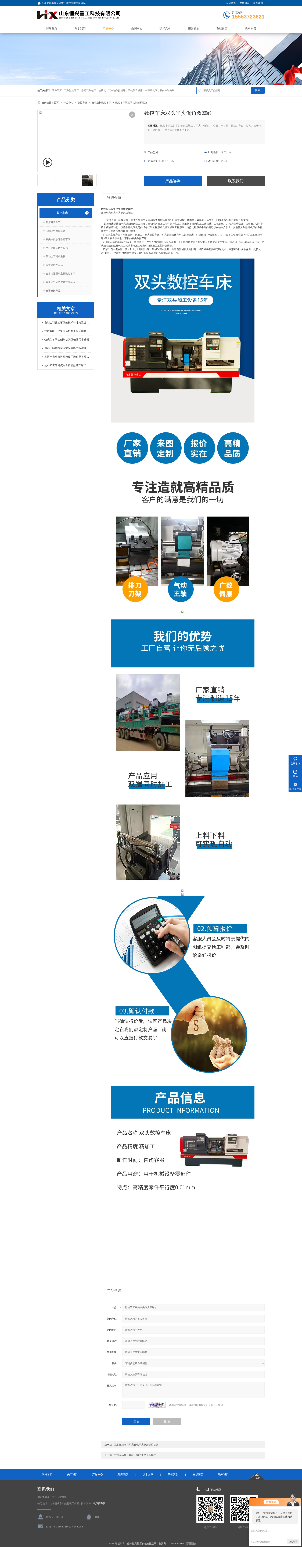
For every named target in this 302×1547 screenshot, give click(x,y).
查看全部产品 (53, 290)
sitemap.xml (177, 1543)
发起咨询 (293, 1541)
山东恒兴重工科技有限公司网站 (68, 3)
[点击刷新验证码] (157, 1405)
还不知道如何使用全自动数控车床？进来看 (67, 365)
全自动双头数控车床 (57, 247)
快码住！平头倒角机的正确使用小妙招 (66, 339)
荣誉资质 (193, 28)
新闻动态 (122, 1474)
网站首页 (51, 28)
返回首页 (231, 3)
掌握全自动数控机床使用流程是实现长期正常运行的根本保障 (67, 356)
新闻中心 (136, 28)
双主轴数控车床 (54, 265)
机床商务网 (99, 1503)
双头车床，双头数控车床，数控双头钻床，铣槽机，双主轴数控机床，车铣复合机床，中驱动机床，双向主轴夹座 (113, 90)
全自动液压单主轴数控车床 (60, 273)
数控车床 (82, 102)
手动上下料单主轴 (55, 256)
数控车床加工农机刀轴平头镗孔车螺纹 (135, 1455)
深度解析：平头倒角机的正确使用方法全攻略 (67, 331)
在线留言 (244, 3)
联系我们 (258, 3)
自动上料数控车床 (101, 102)
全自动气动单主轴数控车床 (60, 282)
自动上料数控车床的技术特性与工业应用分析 (67, 322)
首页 (56, 102)
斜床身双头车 (53, 222)
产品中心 (108, 28)
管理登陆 (191, 1543)
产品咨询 (173, 181)
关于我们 (80, 28)
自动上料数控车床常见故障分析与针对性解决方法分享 (67, 348)
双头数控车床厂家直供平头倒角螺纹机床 (136, 1444)
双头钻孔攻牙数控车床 (58, 239)
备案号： (163, 1543)
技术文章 (165, 28)
